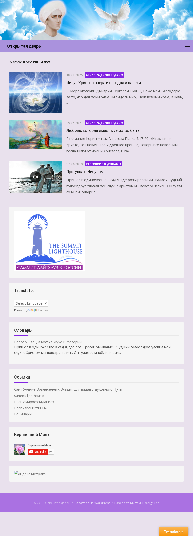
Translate (43, 310)
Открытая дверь (24, 46)
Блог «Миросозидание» (34, 401)
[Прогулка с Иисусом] (35, 177)
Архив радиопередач (103, 75)
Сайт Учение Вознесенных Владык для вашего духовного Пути (68, 389)
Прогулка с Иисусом (85, 171)
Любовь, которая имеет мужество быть (103, 130)
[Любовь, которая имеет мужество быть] (35, 134)
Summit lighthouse (29, 395)
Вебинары (23, 414)
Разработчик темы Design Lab (137, 503)
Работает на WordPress (92, 503)
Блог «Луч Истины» (30, 407)
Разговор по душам (102, 164)
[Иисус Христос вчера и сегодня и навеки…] (35, 92)
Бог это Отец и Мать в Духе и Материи (48, 341)
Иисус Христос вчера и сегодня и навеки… (104, 82)
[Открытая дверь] (96, 20)
